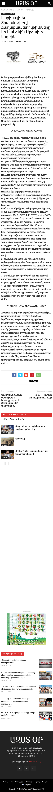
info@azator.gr (35, 761)
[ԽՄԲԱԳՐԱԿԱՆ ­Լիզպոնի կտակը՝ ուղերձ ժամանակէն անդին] (45, 715)
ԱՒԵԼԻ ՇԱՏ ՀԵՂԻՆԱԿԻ (14, 419)
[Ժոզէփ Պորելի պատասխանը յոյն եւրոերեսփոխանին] (7, 454)
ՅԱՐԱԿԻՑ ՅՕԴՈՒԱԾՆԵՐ (15, 415)
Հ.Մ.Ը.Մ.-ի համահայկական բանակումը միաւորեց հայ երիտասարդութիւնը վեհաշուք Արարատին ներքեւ (18, 675)
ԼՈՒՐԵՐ (4, 13)
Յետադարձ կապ (33, 782)
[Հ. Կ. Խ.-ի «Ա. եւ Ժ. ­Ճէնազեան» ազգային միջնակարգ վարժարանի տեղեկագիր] (45, 689)
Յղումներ (19, 782)
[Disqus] (26, 504)
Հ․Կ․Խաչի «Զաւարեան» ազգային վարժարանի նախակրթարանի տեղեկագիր (15, 701)
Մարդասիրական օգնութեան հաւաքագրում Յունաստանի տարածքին (11, 400)
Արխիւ (45, 782)
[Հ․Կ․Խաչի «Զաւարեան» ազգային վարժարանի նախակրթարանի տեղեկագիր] (45, 702)
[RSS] (26, 768)
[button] (49, 3)
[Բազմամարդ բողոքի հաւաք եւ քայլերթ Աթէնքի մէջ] (7, 429)
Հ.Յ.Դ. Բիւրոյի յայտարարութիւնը (40, 396)
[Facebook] (19, 768)
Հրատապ (20, 439)
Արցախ (11, 13)
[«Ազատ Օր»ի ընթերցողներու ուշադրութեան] (45, 663)
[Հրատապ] (7, 441)
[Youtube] (33, 768)
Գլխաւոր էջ (8, 782)
